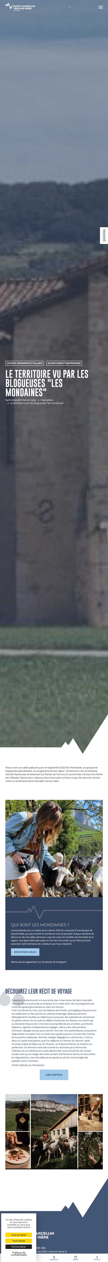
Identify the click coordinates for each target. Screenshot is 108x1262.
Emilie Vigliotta (20, 1065)
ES (66, 26)
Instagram (61, 962)
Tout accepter (18, 1235)
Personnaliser (18, 1246)
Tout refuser (18, 1240)
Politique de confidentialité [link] (19, 1253)
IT (65, 23)
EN (66, 11)
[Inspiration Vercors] (104, 235)
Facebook (47, 962)
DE (66, 15)
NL (66, 19)
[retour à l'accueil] (20, 7)
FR (66, 8)
